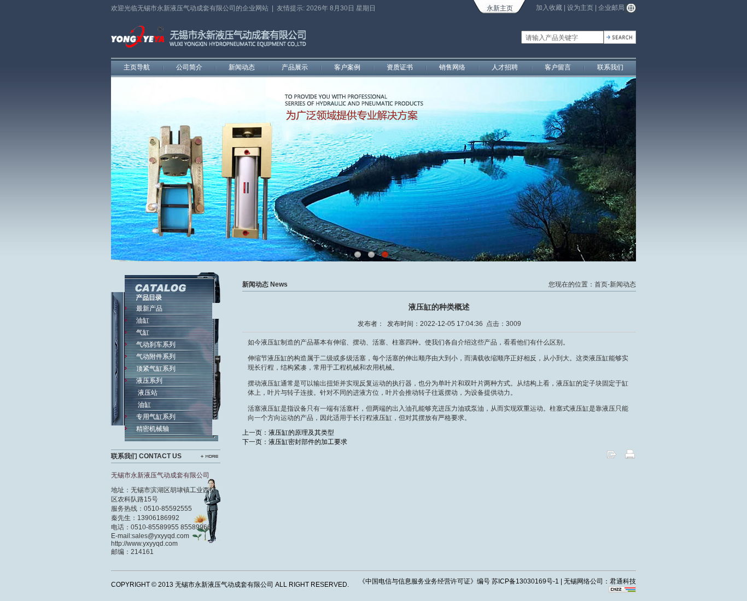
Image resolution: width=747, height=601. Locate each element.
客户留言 (558, 67)
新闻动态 (242, 67)
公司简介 (189, 67)
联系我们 (610, 67)
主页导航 (137, 67)
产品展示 (295, 67)
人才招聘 (505, 67)
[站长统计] (622, 590)
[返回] (611, 458)
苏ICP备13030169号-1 (525, 581)
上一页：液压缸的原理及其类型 (288, 432)
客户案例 (347, 67)
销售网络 (452, 67)
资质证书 (400, 67)
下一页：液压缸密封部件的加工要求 (294, 442)
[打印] (630, 458)
